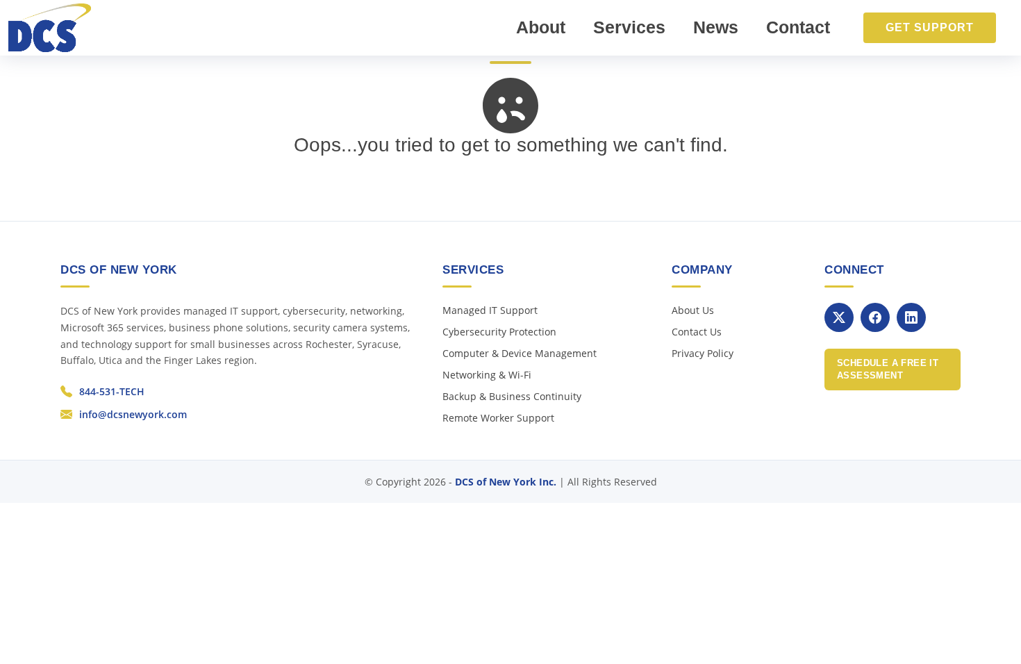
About (540, 27)
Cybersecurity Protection (499, 331)
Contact (798, 27)
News (715, 27)
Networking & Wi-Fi (486, 374)
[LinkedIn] (911, 317)
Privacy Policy (702, 353)
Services (629, 27)
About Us (693, 310)
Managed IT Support (490, 310)
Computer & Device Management (519, 353)
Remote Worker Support (498, 417)
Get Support (930, 27)
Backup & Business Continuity (511, 396)
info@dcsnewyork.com (133, 414)
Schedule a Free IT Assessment (887, 369)
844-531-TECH (111, 391)
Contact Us (697, 331)
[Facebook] (875, 317)
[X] (839, 317)
